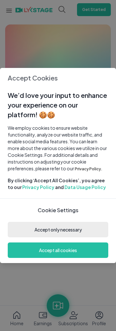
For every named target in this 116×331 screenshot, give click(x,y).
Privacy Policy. (88, 168)
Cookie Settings (58, 210)
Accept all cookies (58, 250)
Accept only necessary (58, 229)
